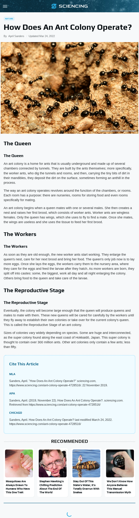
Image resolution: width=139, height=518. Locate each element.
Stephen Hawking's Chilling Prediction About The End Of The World (51, 487)
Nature (9, 19)
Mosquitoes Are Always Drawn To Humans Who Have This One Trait (18, 487)
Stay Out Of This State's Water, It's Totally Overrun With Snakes (86, 487)
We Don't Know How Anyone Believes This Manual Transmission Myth (120, 487)
